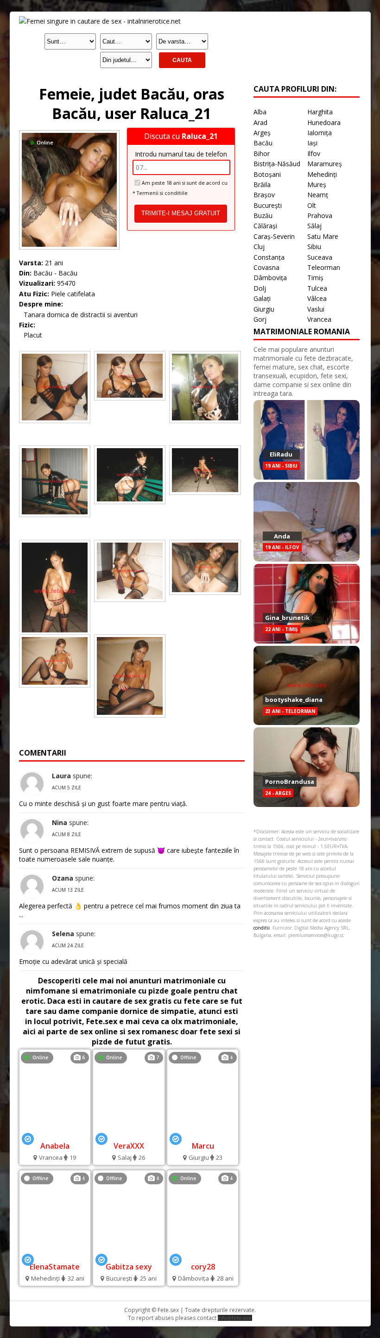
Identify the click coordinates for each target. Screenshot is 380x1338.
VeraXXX (129, 1146)
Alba (259, 111)
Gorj (259, 319)
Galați (262, 298)
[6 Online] (55, 1133)
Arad (260, 122)
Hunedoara (324, 122)
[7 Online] (128, 1133)
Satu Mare (322, 236)
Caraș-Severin (274, 236)
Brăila (262, 184)
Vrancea (319, 319)
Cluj (259, 246)
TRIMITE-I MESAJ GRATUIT (180, 213)
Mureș (316, 184)
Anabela (55, 1146)
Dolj (259, 288)
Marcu (203, 1146)
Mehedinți (322, 174)
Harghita (320, 111)
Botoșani (267, 174)
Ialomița (319, 132)
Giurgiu (263, 309)
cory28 (203, 1267)
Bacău (262, 142)
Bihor (261, 153)
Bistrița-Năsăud (276, 163)
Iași (312, 142)
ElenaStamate (55, 1267)
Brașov (264, 194)
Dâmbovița (270, 277)
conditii (261, 928)
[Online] (69, 132)
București (267, 205)
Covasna (266, 267)
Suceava (319, 257)
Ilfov (313, 153)
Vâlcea (317, 298)
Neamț (317, 194)
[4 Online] (203, 1254)
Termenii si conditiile (162, 193)
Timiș (315, 277)
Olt (311, 205)
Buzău (262, 215)
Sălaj (314, 225)
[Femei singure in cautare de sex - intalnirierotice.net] (100, 21)
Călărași (265, 225)
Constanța (269, 257)
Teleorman (323, 267)
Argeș (262, 132)
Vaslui (315, 309)
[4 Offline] (203, 1133)
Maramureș (324, 163)
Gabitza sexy (129, 1267)
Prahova (319, 215)
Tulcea (317, 288)
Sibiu (314, 246)
